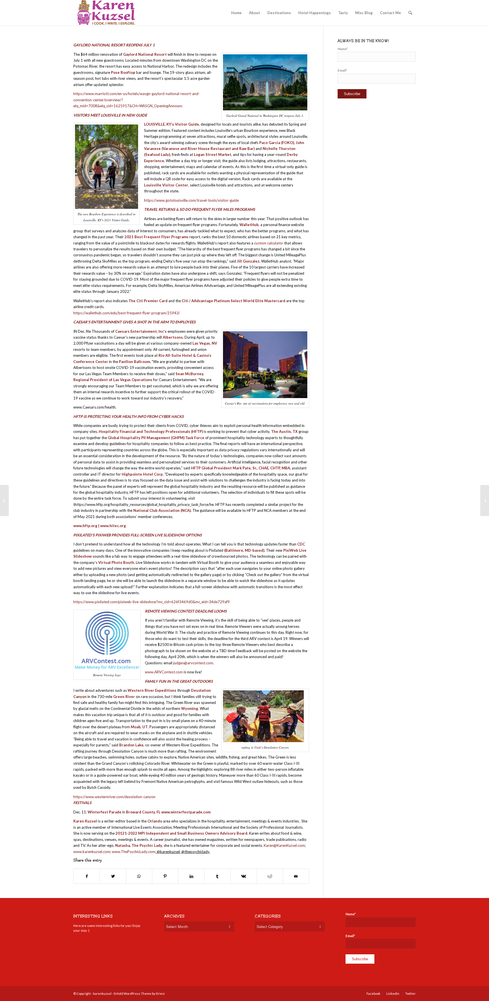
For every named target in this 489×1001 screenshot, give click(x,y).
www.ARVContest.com (164, 672)
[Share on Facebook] (87, 876)
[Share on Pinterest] (165, 876)
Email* (342, 70)
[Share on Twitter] (113, 876)
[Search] (410, 12)
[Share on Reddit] (270, 876)
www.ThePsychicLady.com (133, 851)
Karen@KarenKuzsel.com (284, 845)
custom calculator (268, 243)
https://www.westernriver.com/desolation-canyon (114, 796)
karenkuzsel (102, 993)
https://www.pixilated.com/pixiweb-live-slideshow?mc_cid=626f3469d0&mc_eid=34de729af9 (151, 602)
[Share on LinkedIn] (191, 876)
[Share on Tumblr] (217, 876)
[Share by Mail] (296, 876)
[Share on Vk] (243, 876)
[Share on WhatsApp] (139, 876)
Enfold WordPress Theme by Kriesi (139, 993)
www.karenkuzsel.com (91, 851)
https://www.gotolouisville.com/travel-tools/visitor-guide (191, 200)
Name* (343, 49)
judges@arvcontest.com (193, 663)
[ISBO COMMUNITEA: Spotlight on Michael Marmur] (4, 500)
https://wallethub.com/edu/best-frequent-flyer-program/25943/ (126, 313)
